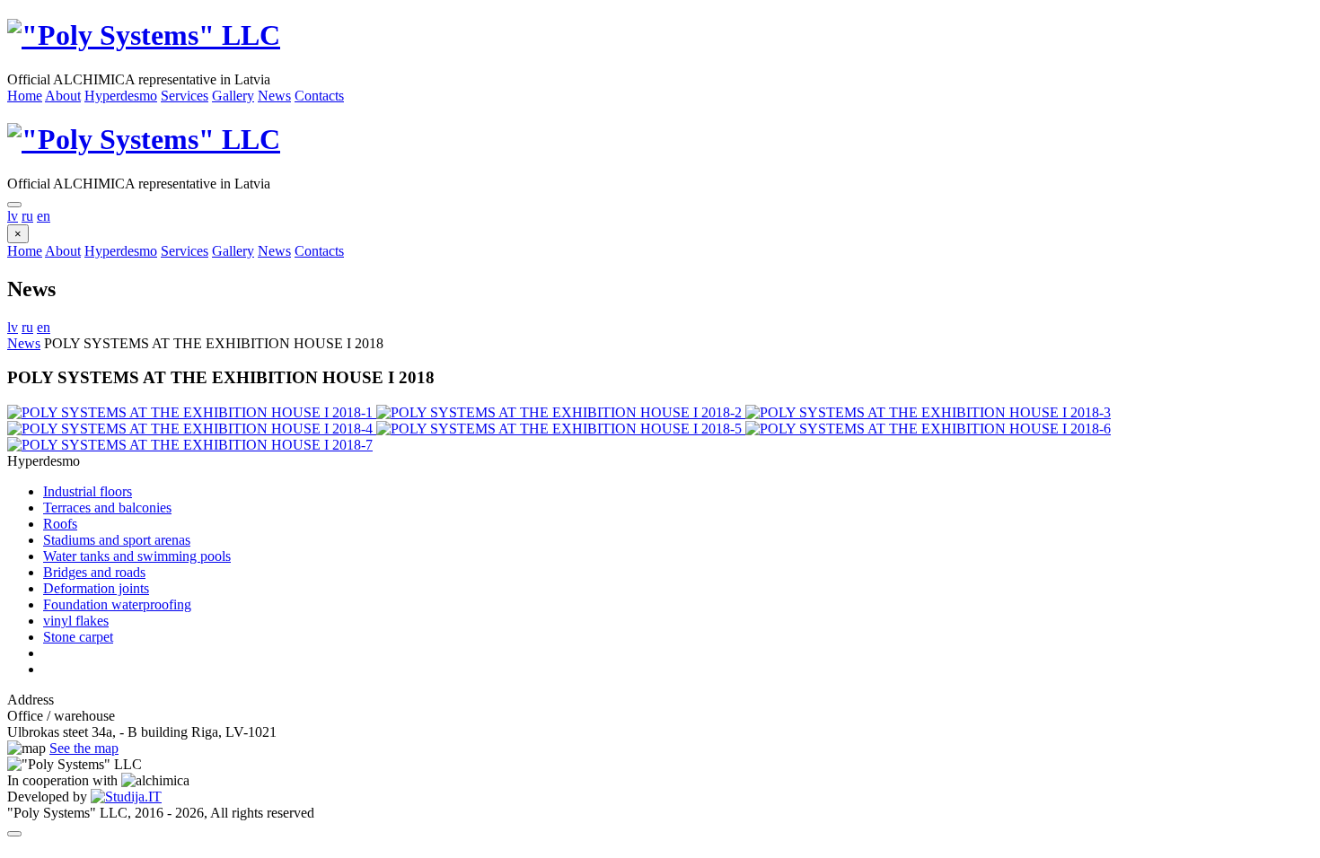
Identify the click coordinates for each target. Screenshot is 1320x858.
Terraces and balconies (107, 507)
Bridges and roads (94, 572)
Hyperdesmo (120, 95)
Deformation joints (96, 588)
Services (184, 95)
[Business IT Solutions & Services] (126, 796)
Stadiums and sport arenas (116, 539)
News (274, 95)
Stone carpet (78, 636)
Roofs (60, 523)
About (63, 95)
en (43, 215)
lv (12, 215)
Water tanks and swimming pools (137, 556)
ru (27, 215)
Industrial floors (87, 491)
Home (24, 95)
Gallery (233, 95)
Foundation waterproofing (117, 604)
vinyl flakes (76, 620)
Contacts (319, 95)
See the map (84, 748)
